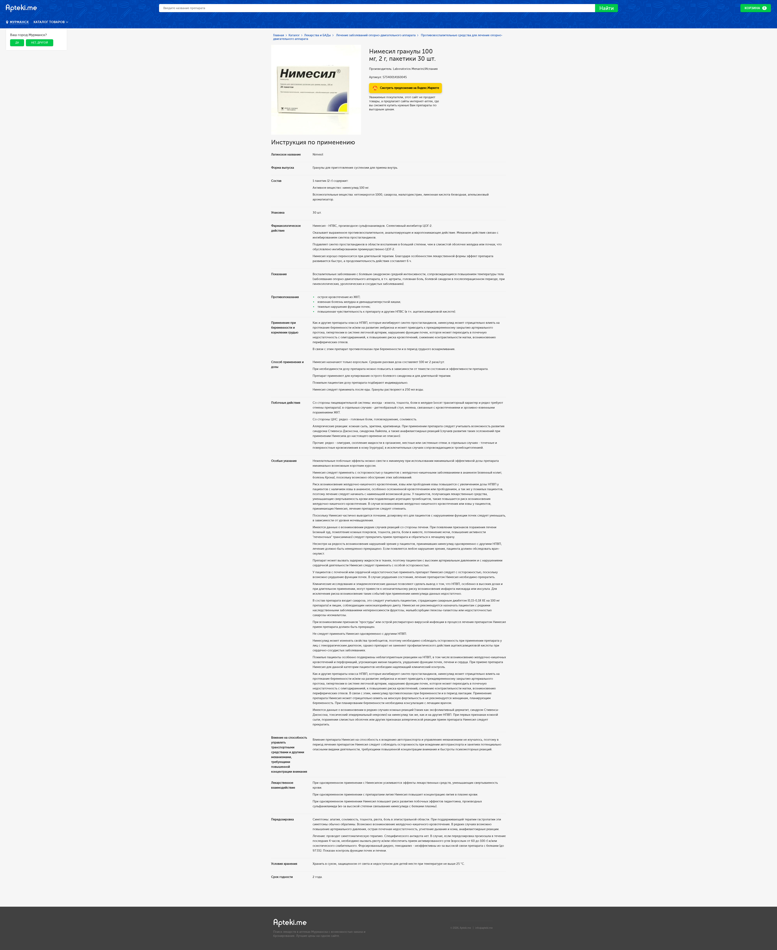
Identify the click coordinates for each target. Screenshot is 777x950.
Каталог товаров (50, 22)
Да (17, 42)
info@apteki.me (484, 928)
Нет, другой (39, 42)
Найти (606, 8)
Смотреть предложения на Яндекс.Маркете (409, 88)
